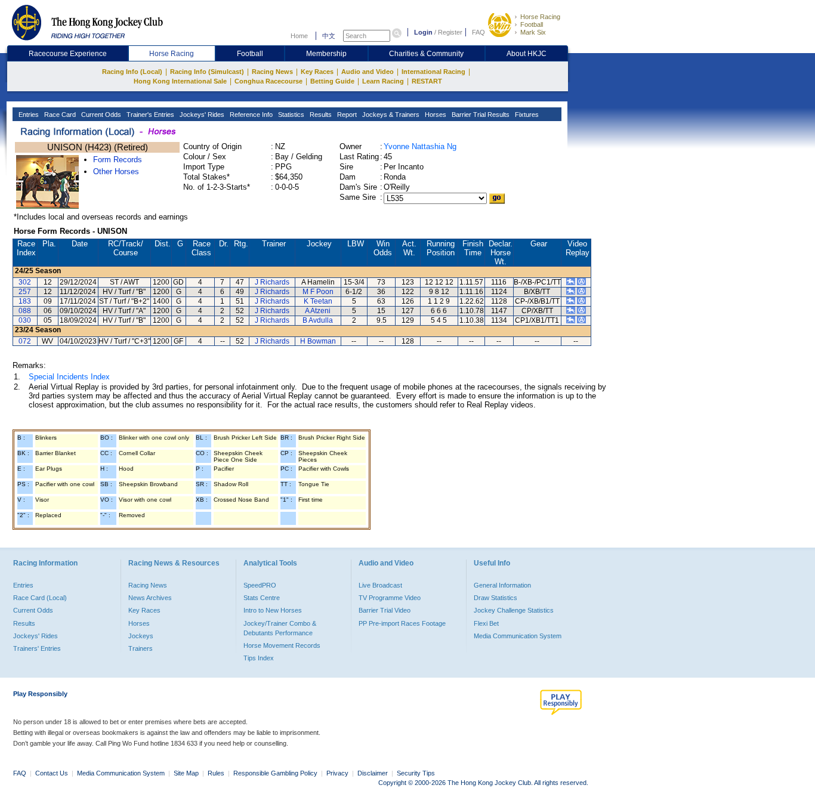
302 (24, 282)
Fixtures (526, 114)
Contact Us (51, 773)
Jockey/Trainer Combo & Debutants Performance (279, 628)
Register (450, 32)
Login (423, 32)
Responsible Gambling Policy (275, 773)
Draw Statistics (495, 597)
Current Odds (100, 114)
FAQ (478, 32)
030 (24, 320)
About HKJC (527, 54)
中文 (328, 35)
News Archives (150, 597)
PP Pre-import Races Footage (402, 623)
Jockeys (140, 635)
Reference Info (250, 114)
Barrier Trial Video (384, 610)
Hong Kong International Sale (180, 81)
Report (346, 114)
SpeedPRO (259, 585)
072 (24, 341)
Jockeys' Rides (201, 114)
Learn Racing (383, 81)
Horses (434, 114)
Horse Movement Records (281, 645)
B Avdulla (317, 320)
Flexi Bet (486, 623)
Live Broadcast (380, 585)
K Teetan (318, 301)
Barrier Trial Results (480, 114)
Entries (28, 114)
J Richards (272, 282)
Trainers (140, 648)
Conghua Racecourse (268, 81)
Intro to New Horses (272, 610)
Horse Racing (540, 16)
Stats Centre (261, 597)
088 (24, 311)
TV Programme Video (390, 597)
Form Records (117, 159)
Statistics (290, 114)
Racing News (272, 71)
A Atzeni (318, 311)
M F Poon (318, 292)
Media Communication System (517, 635)
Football (531, 24)
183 (24, 301)
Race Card (59, 114)
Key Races (317, 71)
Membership (326, 54)
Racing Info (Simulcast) (207, 71)
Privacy (337, 773)
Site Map (186, 773)
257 (24, 292)
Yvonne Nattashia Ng (420, 146)
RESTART (427, 81)
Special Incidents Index (69, 376)
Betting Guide (332, 81)
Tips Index (258, 658)
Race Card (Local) (40, 597)
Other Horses (116, 171)
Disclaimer (372, 773)
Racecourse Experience (68, 54)
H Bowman (318, 341)
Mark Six (533, 32)
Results (320, 114)
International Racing (433, 71)
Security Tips (416, 773)
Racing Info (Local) (132, 71)
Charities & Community (426, 54)
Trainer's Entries (149, 114)
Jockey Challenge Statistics (514, 610)
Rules (217, 773)
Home (299, 35)
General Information (502, 585)
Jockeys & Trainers (389, 114)
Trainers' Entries (37, 648)
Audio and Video (367, 71)
